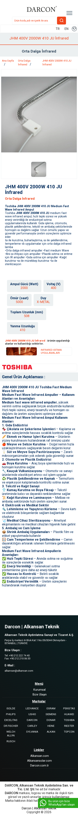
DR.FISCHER (11, 725)
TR (58, 29)
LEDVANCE (32, 708)
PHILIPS (11, 714)
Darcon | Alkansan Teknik (39, 808)
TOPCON (69, 731)
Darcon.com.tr (39, 765)
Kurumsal (39, 689)
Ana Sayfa (8, 60)
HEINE (50, 725)
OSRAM (50, 708)
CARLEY (32, 725)
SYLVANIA (32, 731)
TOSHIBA (69, 720)
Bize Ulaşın (40, 694)
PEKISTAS (69, 708)
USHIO (32, 714)
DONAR (51, 720)
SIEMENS (51, 714)
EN (66, 29)
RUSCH (11, 741)
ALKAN (51, 731)
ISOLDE (11, 708)
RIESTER (69, 725)
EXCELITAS (10, 720)
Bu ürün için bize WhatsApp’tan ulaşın (61, 803)
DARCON (32, 720)
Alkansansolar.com (39, 760)
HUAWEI (69, 714)
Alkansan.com (39, 756)
